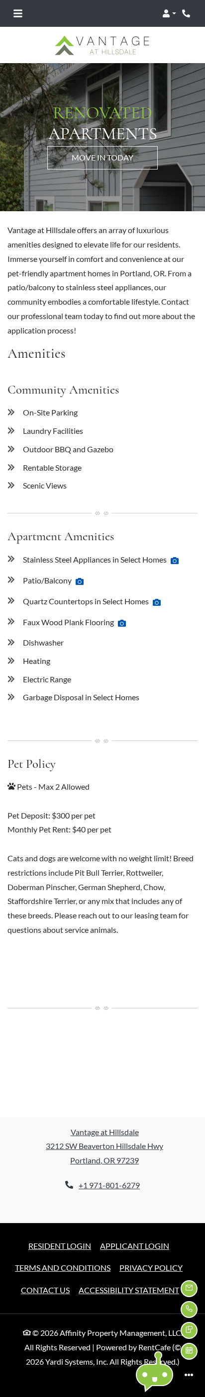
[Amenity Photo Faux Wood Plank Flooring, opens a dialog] (121, 623)
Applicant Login (134, 1245)
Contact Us (45, 1290)
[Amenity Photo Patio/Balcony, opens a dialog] (79, 581)
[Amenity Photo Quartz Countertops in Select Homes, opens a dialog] (156, 602)
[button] (169, 13)
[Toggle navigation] (18, 13)
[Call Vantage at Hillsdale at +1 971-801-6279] (187, 13)
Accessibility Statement (129, 1290)
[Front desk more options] (189, 1374)
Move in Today (102, 157)
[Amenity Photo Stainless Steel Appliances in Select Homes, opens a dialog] (174, 560)
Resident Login (59, 1245)
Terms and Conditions (62, 1267)
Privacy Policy (151, 1267)
